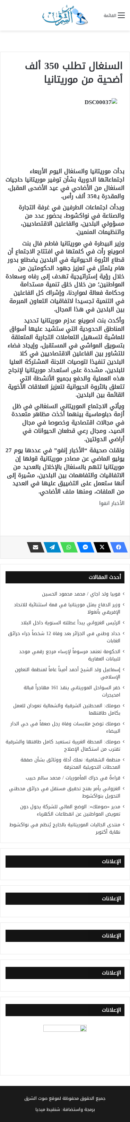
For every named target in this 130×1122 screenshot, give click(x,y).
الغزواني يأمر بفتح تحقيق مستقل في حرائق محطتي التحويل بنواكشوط (64, 792)
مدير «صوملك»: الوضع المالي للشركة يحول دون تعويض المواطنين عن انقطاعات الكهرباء (70, 810)
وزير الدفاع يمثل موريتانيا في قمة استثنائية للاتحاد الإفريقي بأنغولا (67, 608)
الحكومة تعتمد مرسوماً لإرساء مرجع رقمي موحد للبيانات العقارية (69, 655)
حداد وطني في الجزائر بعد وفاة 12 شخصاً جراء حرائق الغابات (64, 637)
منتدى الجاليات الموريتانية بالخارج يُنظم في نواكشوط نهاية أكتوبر (64, 828)
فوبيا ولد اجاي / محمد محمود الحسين (81, 594)
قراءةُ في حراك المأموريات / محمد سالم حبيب (73, 778)
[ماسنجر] (83, 547)
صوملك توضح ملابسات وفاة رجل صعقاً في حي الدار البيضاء (65, 727)
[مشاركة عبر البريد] (34, 547)
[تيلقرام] (50, 547)
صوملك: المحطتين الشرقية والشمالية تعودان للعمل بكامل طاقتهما (66, 709)
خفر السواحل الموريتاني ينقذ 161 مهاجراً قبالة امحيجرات (72, 691)
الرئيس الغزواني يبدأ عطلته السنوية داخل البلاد (70, 622)
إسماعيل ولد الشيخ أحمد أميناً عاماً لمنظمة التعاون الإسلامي (67, 673)
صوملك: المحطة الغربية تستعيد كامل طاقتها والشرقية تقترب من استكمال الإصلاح (63, 745)
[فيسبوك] (117, 547)
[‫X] (100, 547)
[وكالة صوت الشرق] (65, 15)
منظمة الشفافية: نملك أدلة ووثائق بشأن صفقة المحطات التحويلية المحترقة (70, 763)
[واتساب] (67, 547)
